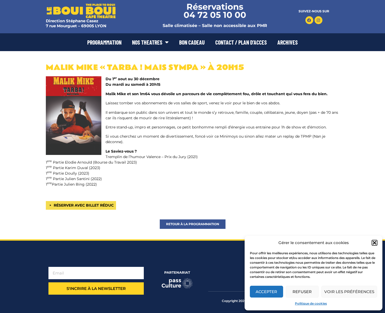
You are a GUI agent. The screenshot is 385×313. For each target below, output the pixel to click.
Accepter (266, 291)
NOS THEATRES (147, 42)
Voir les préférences (349, 291)
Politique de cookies (311, 303)
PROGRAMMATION (104, 42)
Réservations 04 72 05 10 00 (215, 11)
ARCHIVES (287, 42)
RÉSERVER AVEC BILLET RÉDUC (84, 205)
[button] (374, 242)
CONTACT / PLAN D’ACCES (241, 42)
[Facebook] (309, 20)
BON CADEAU (192, 42)
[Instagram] (318, 20)
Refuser (302, 291)
